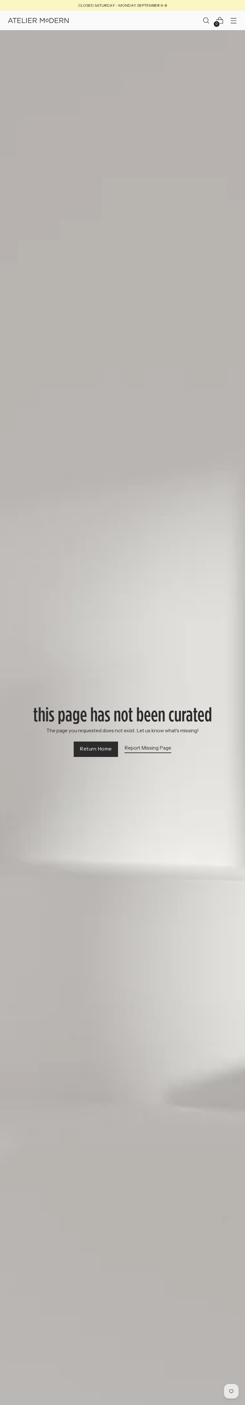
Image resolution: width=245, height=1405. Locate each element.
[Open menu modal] (233, 20)
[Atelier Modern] (38, 20)
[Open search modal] (206, 20)
